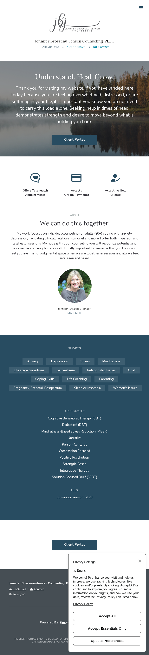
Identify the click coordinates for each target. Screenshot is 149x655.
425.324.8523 (76, 47)
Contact (103, 47)
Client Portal (74, 139)
